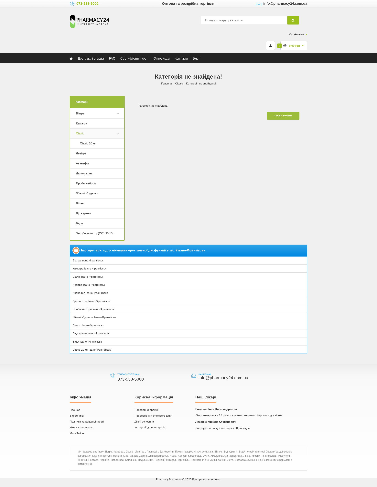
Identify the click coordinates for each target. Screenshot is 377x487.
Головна (166, 83)
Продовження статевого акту (153, 415)
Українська (296, 34)
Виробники (77, 415)
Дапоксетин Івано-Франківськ (91, 301)
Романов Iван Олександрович (216, 409)
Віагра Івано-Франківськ (88, 260)
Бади (79, 223)
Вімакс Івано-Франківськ (88, 325)
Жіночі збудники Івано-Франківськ (94, 317)
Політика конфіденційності (87, 421)
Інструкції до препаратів (150, 427)
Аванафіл (82, 163)
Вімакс (80, 203)
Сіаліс (179, 83)
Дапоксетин (84, 173)
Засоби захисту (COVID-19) (94, 233)
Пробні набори (86, 183)
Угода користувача (81, 427)
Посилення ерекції (146, 409)
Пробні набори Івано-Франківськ (93, 309)
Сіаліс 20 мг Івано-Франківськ (92, 349)
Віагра (80, 113)
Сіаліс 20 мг (88, 143)
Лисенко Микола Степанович (215, 421)
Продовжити (283, 115)
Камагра (81, 123)
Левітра (81, 153)
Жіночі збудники (87, 193)
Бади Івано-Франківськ (87, 341)
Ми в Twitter (77, 433)
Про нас (75, 409)
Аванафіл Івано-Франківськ (90, 292)
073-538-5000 (87, 3)
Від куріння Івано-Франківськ (91, 333)
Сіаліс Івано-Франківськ (88, 276)
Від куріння (83, 213)
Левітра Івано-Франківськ (89, 284)
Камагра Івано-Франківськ (89, 268)
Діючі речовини (144, 421)
